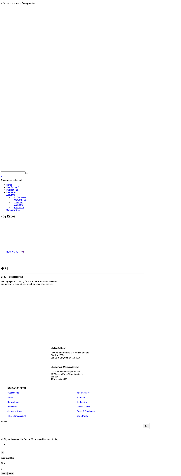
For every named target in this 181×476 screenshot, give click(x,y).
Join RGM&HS (12, 187)
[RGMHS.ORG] (72, 156)
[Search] (146, 426)
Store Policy (82, 416)
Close (4, 474)
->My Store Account (16, 416)
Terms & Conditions (86, 411)
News (10, 397)
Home (9, 185)
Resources (11, 192)
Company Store (13, 210)
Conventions (13, 402)
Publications (12, 190)
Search (4, 421)
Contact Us (19, 207)
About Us (10, 195)
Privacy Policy (83, 406)
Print (11, 474)
